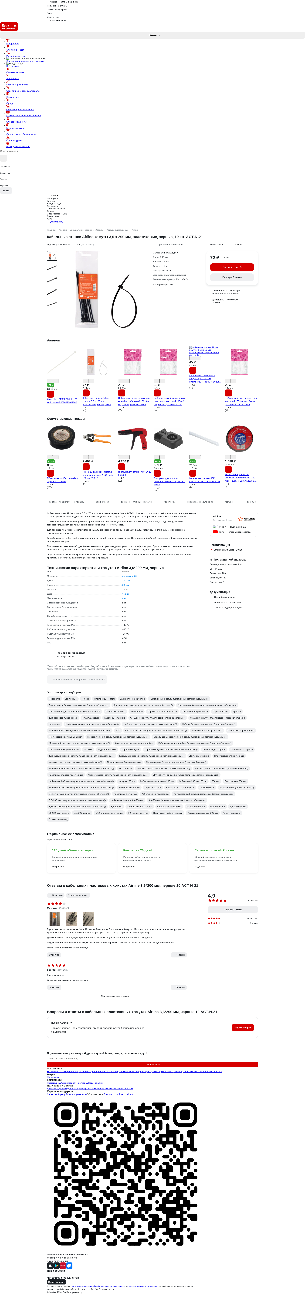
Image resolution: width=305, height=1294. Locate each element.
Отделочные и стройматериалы (23, 91)
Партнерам (82, 1083)
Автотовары (12, 78)
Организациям (69, 1083)
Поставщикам (54, 1083)
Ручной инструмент (16, 56)
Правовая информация (137, 1071)
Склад (9, 103)
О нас (61, 1071)
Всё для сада (13, 66)
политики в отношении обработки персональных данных (98, 1286)
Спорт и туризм (14, 140)
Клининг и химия (15, 128)
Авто (49, 218)
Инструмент (12, 43)
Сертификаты (102, 1071)
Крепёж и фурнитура (17, 84)
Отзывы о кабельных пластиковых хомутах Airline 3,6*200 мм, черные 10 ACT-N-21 (122, 885)
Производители (117, 1071)
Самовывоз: (219, 290)
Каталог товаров (213, 1071)
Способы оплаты (124, 1088)
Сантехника (53, 216)
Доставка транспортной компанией (85, 1088)
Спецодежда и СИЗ (16, 121)
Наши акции (53, 1077)
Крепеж (51, 201)
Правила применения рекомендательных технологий (177, 1071)
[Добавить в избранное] (50, 381)
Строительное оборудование (21, 134)
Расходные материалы (18, 146)
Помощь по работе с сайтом (118, 1094)
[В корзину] (50, 394)
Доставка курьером (57, 1088)
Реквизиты (52, 1071)
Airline (217, 516)
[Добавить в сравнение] (55, 381)
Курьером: (218, 299)
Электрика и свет (15, 50)
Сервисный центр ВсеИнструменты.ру (67, 1094)
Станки (50, 211)
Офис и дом (12, 97)
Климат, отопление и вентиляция (23, 115)
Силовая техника (15, 72)
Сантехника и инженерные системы (25, 61)
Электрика (52, 206)
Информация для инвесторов (79, 1071)
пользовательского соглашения (142, 1286)
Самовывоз (109, 1088)
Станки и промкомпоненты (20, 109)
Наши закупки (95, 1083)
